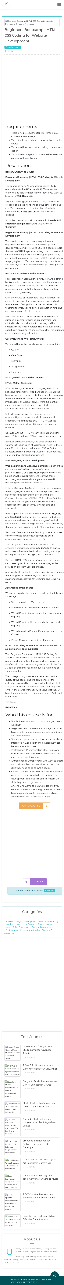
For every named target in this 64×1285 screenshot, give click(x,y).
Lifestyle (40, 924)
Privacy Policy (46, 1282)
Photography (12, 930)
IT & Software (28, 924)
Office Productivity (21, 927)
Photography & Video (30, 930)
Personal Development (42, 927)
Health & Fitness (12, 924)
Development (30, 921)
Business (9, 921)
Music (8, 927)
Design (18, 921)
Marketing (50, 924)
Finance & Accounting (48, 921)
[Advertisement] (32, 90)
